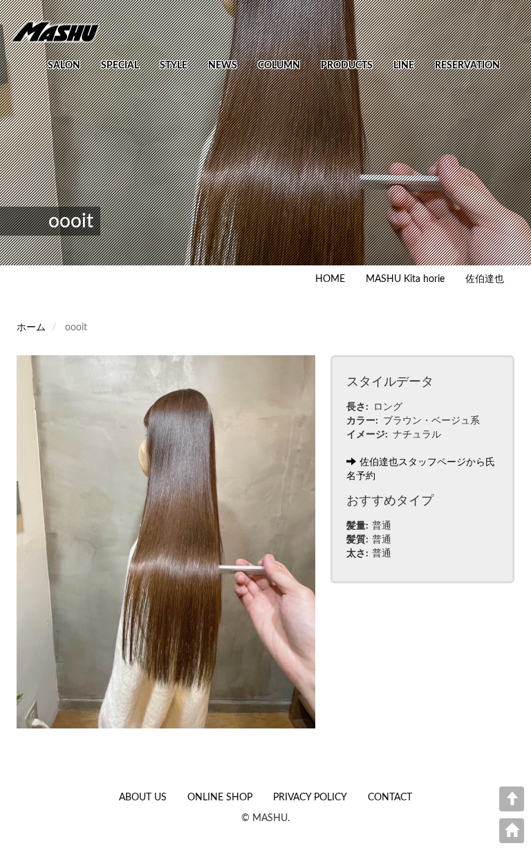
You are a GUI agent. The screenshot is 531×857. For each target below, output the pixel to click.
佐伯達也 (484, 279)
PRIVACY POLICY (310, 797)
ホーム (31, 327)
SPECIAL (120, 65)
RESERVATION (467, 65)
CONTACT (390, 797)
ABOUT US (143, 797)
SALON (64, 65)
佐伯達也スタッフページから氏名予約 (420, 469)
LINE (403, 65)
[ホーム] (60, 31)
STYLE (173, 65)
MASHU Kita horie (405, 279)
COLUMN (279, 65)
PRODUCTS (347, 65)
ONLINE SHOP (219, 797)
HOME (330, 279)
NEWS (222, 65)
